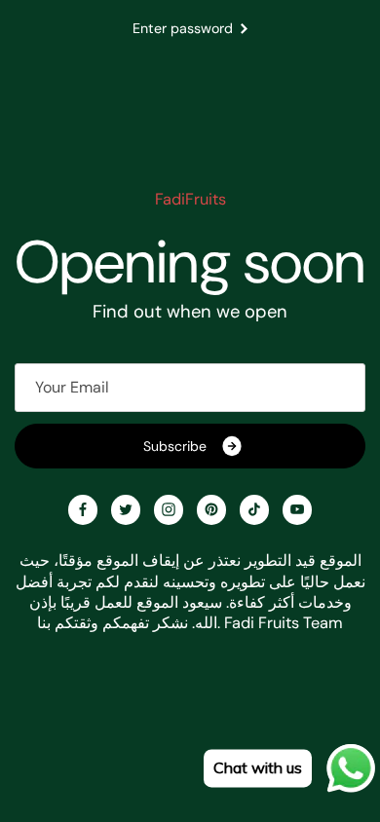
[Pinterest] (211, 509)
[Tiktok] (254, 509)
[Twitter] (125, 509)
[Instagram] (168, 509)
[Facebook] (82, 509)
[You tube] (297, 509)
